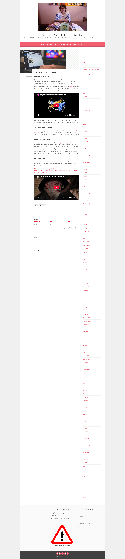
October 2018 (86, 407)
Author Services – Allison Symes (69, 44)
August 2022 (85, 248)
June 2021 (85, 297)
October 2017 (86, 449)
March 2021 (85, 307)
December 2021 (86, 276)
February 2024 (86, 186)
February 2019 (86, 393)
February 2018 (86, 435)
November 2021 (86, 279)
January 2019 (86, 397)
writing (35, 237)
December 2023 (86, 193)
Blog (56, 44)
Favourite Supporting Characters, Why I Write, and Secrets (70, 223)
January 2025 (86, 148)
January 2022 (86, 273)
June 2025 (85, 131)
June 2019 (85, 380)
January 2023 (86, 231)
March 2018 (85, 431)
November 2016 (86, 487)
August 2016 (85, 497)
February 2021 (86, 310)
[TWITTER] (60, 553)
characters (48, 235)
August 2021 (85, 290)
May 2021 (85, 300)
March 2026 (85, 100)
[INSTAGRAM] (68, 553)
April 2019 (85, 386)
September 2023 (86, 203)
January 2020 (86, 355)
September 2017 (86, 452)
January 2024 (86, 190)
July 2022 (85, 252)
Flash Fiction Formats (87, 74)
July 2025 (85, 127)
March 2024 (85, 183)
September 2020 (86, 328)
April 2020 (85, 345)
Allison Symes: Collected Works (62, 35)
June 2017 (85, 462)
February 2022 (86, 269)
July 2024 (85, 169)
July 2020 (85, 335)
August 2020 (85, 331)
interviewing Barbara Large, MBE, (62, 143)
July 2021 (85, 293)
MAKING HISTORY (52, 221)
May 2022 (85, 259)
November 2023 (86, 197)
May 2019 (85, 383)
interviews (58, 235)
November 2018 (86, 404)
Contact (82, 44)
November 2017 (86, 445)
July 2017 (85, 459)
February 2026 (86, 103)
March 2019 (85, 390)
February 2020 (86, 352)
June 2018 (85, 421)
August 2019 (85, 373)
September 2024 (86, 162)
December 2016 (86, 483)
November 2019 (86, 362)
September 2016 (86, 494)
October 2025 (86, 117)
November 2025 (86, 114)
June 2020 (85, 338)
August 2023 (85, 207)
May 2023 (85, 217)
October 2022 (86, 241)
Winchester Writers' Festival (70, 235)
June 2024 (85, 172)
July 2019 (85, 376)
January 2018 (86, 438)
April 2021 (85, 304)
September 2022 (86, 245)
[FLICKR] (65, 553)
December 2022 (86, 235)
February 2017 (86, 476)
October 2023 (86, 200)
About (42, 44)
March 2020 (85, 348)
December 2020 (86, 317)
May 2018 (85, 424)
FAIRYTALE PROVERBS (38, 221)
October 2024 (86, 159)
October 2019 (86, 366)
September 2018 (86, 411)
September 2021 (86, 286)
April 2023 (85, 221)
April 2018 (85, 428)
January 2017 (86, 480)
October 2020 (86, 324)
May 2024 (85, 176)
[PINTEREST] (62, 553)
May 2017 (85, 466)
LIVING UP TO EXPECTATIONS (72, 243)
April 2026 (85, 96)
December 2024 (86, 152)
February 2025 (86, 145)
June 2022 (85, 255)
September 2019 (86, 369)
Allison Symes (35, 512)
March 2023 (85, 224)
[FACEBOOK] (57, 553)
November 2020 (86, 321)
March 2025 (85, 141)
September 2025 (86, 121)
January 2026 (86, 107)
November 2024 (86, 155)
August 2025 (85, 124)
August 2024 (85, 165)
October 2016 (86, 490)
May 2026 (85, 93)
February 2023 (86, 228)
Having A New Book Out (88, 65)
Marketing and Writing (87, 77)
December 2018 (86, 400)
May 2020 (85, 342)
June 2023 (85, 214)
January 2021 (86, 314)
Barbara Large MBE (42, 235)
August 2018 (85, 414)
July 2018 (85, 418)
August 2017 (85, 455)
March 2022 (85, 266)
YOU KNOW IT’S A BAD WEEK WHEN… (44, 243)
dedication (53, 235)
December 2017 (86, 442)
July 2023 (85, 210)
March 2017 (85, 473)
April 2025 (85, 138)
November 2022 (86, 238)
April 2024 (85, 179)
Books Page (49, 44)
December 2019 (86, 359)
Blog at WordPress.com (62, 556)
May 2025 (85, 134)
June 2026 (85, 89)
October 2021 (86, 283)
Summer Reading (86, 62)
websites (62, 235)
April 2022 (85, 262)
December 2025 (86, 110)
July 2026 (85, 86)
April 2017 (85, 469)
